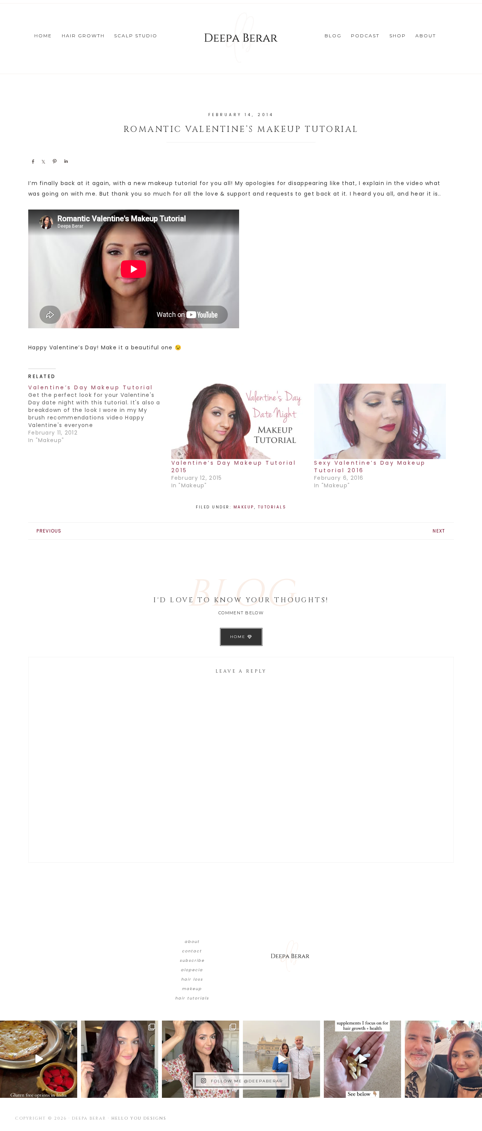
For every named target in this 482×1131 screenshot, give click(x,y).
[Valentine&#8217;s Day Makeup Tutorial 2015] (239, 421)
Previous (49, 531)
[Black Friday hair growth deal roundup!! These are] (119, 1059)
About (192, 941)
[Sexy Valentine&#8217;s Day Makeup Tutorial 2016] (382, 421)
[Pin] (54, 161)
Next (439, 531)
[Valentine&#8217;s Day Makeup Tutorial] (99, 414)
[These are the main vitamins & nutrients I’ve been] (362, 1059)
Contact (192, 951)
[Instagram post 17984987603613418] (443, 1059)
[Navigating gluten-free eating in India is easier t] (38, 1059)
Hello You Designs (138, 1118)
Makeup (243, 507)
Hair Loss (192, 979)
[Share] (32, 161)
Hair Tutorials (192, 998)
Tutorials (272, 507)
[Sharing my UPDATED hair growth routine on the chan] (200, 1059)
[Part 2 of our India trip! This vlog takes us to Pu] (281, 1059)
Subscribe (192, 960)
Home (238, 636)
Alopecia (192, 970)
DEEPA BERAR (241, 38)
